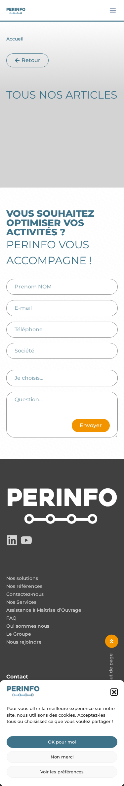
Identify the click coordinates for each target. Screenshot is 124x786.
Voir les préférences (62, 771)
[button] (114, 692)
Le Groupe (18, 634)
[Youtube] (26, 540)
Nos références (24, 586)
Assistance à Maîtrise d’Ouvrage (43, 610)
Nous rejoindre (24, 642)
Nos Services (21, 602)
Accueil (14, 39)
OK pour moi (62, 742)
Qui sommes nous (27, 626)
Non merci (62, 756)
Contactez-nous (25, 594)
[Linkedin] (12, 540)
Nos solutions (22, 578)
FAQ (11, 618)
